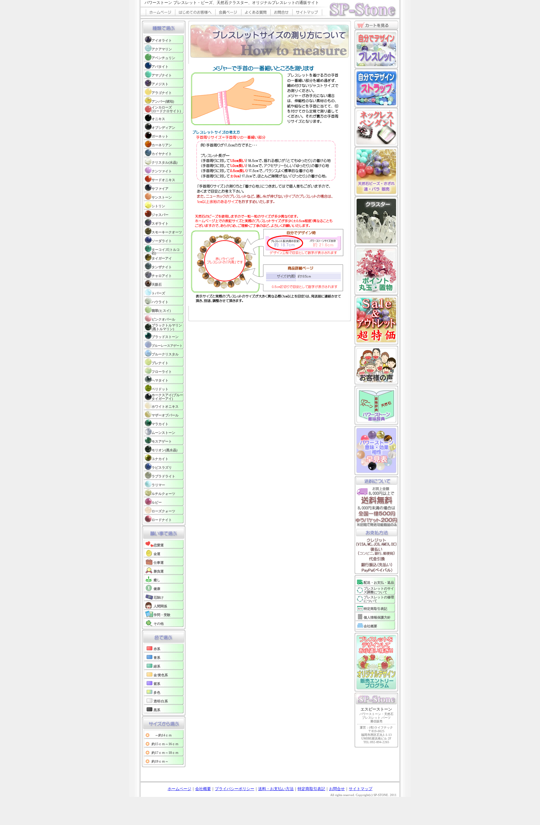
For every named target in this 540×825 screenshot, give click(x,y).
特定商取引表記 (311, 789)
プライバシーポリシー (234, 789)
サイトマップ (360, 789)
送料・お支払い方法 (276, 789)
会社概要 (203, 789)
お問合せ (337, 789)
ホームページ (179, 789)
